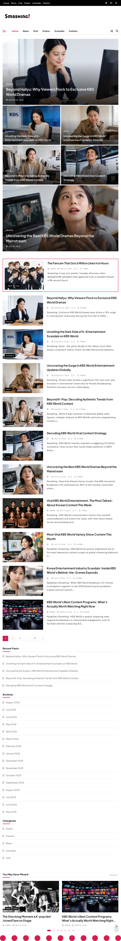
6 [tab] (69, 930)
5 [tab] (65, 930)
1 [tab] (49, 930)
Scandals (36, 3)
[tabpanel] (30, 904)
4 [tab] (61, 930)
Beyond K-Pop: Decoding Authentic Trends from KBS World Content (42, 678)
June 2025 (11, 804)
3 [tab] (58, 930)
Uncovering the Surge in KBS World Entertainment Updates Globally (42, 670)
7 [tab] (73, 930)
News (13, 3)
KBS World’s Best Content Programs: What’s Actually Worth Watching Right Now (87, 920)
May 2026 (11, 724)
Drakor (27, 3)
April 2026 (11, 731)
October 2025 (13, 775)
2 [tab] (54, 930)
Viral (20, 3)
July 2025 (11, 797)
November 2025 (14, 768)
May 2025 (11, 811)
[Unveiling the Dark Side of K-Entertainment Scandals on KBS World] (31, 125)
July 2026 (11, 709)
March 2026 (12, 738)
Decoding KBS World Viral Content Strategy (77, 433)
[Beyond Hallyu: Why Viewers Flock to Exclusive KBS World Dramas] (60, 72)
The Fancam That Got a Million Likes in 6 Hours (78, 263)
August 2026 (13, 702)
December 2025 (14, 760)
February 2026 (13, 746)
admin (53, 269)
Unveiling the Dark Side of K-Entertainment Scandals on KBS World (41, 663)
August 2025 (13, 789)
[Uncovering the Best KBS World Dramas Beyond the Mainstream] (60, 218)
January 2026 (13, 753)
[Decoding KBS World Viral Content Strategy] (89, 165)
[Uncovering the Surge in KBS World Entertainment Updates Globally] (89, 125)
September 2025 (15, 782)
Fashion (46, 3)
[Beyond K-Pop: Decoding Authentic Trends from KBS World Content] (31, 165)
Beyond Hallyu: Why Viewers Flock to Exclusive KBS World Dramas (41, 656)
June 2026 (11, 717)
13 (35, 638)
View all (113, 875)
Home (6, 3)
